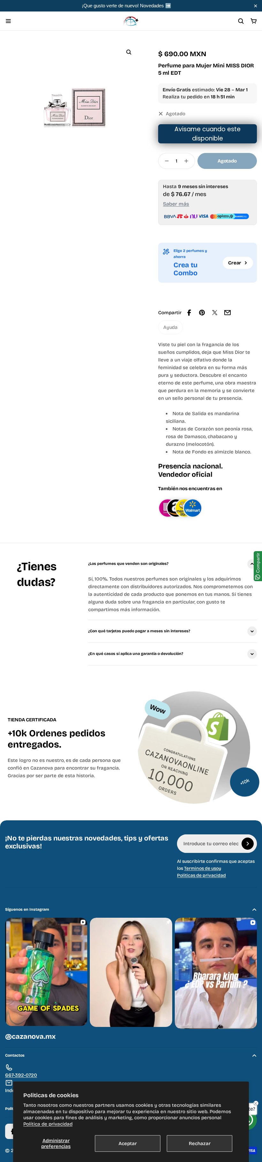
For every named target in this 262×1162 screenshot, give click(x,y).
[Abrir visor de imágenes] (129, 52)
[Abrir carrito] (253, 21)
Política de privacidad (48, 1124)
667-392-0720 (21, 1075)
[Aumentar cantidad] (188, 161)
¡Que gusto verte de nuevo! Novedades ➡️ (126, 5)
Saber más (176, 204)
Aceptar (128, 1143)
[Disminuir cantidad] (165, 161)
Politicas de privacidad (201, 875)
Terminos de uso (201, 868)
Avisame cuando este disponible (207, 134)
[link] (170, 327)
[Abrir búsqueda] (241, 21)
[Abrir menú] (8, 21)
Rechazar (200, 1143)
